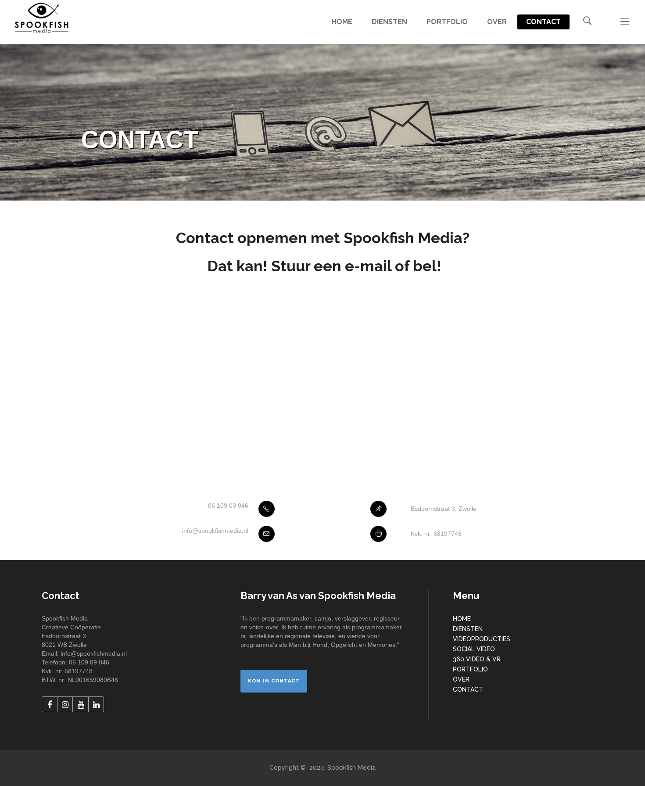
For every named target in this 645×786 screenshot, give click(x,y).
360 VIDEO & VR (477, 659)
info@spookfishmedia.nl (215, 530)
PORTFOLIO (470, 669)
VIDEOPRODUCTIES (481, 638)
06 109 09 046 (228, 505)
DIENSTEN (468, 628)
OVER (461, 679)
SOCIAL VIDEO (474, 649)
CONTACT (468, 689)
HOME (462, 618)
